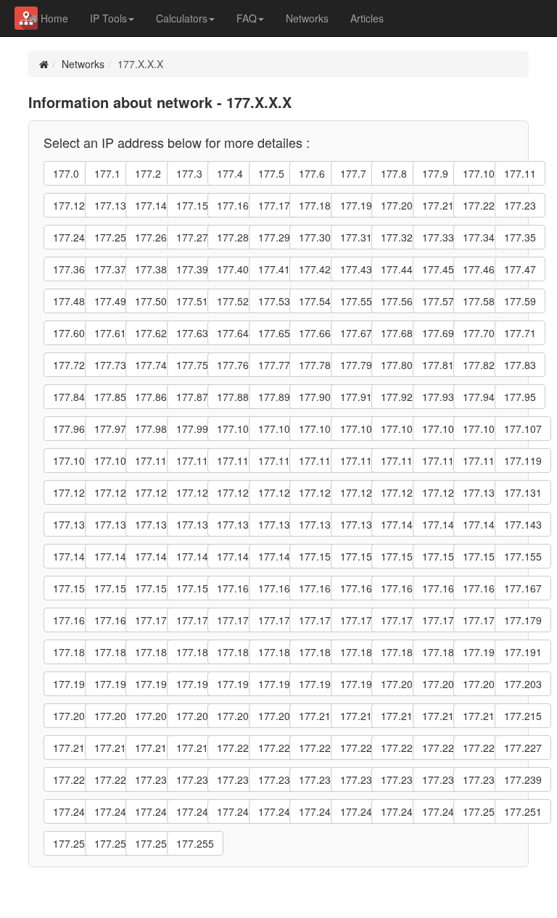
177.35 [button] (520, 237)
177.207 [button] (195, 715)
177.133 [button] (113, 524)
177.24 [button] (69, 237)
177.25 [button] (110, 237)
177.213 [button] (441, 715)
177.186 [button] (318, 652)
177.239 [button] (523, 779)
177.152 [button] (399, 556)
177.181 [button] (113, 652)
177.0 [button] (66, 173)
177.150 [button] (318, 556)
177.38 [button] (151, 269)
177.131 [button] (523, 492)
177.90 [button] (315, 396)
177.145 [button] (113, 556)
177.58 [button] (479, 301)
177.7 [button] (353, 173)
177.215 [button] (523, 715)
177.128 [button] (399, 492)
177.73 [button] (110, 364)
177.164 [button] (399, 588)
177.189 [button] (441, 652)
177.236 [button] (399, 779)
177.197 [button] (277, 684)
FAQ (246, 18)
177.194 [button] (154, 684)
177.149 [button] (277, 556)
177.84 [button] (69, 396)
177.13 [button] (110, 205)
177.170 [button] (154, 620)
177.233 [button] (277, 779)
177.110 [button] (154, 460)
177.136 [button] (236, 524)
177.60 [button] (69, 333)
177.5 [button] (271, 173)
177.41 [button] (274, 269)
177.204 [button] (72, 715)
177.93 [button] (438, 396)
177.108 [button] (72, 460)
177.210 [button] (318, 715)
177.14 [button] (151, 205)
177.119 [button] (523, 460)
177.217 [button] (113, 747)
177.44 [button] (397, 269)
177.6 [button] (312, 173)
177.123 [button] (195, 492)
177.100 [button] (236, 428)
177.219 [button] (195, 747)
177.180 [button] (72, 652)
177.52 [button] (233, 301)
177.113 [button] (277, 460)
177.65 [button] (274, 333)
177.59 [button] (520, 301)
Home (53, 18)
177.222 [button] (318, 747)
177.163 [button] (359, 588)
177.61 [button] (110, 333)
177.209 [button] (277, 715)
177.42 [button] (315, 269)
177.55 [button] (356, 301)
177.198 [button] (318, 684)
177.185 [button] (277, 652)
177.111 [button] (195, 460)
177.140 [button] (399, 524)
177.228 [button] (72, 779)
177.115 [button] (359, 460)
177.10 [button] (479, 173)
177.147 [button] (195, 556)
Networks (307, 18)
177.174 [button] (318, 620)
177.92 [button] (397, 396)
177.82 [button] (479, 364)
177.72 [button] (69, 364)
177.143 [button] (523, 524)
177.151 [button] (359, 556)
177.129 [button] (441, 492)
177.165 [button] (441, 588)
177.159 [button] (195, 588)
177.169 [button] (113, 620)
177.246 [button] (318, 811)
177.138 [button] (318, 524)
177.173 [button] (277, 620)
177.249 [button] (441, 811)
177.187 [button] (359, 652)
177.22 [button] (479, 205)
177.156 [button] (72, 588)
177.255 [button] (195, 843)
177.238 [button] (481, 779)
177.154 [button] (481, 556)
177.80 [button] (397, 364)
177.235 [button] (359, 779)
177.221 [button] (277, 747)
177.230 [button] (154, 779)
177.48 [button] (69, 301)
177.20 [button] (397, 205)
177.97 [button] (110, 428)
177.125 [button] (277, 492)
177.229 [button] (113, 779)
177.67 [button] (356, 333)
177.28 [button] (233, 237)
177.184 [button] (236, 652)
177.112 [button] (236, 460)
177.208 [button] (236, 715)
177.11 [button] (520, 173)
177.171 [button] (195, 620)
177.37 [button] (110, 269)
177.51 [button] (192, 301)
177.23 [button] (520, 205)
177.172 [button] (236, 620)
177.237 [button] (441, 779)
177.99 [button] (192, 428)
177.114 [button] (318, 460)
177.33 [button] (438, 237)
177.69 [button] (438, 333)
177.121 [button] (113, 492)
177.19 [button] (356, 205)
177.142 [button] (481, 524)
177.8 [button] (394, 173)
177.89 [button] (274, 396)
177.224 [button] (399, 747)
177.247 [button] (359, 811)
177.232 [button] (236, 779)
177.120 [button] (72, 492)
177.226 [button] (481, 747)
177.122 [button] (154, 492)
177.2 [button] (148, 173)
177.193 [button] (113, 684)
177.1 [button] (107, 173)
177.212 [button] (399, 715)
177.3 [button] (189, 173)
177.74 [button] (151, 364)
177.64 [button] (233, 333)
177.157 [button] (113, 588)
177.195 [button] (195, 684)
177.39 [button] (192, 269)
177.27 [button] (192, 237)
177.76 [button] (233, 364)
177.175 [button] (359, 620)
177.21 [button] (438, 205)
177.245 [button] (277, 811)
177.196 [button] (236, 684)
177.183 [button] (195, 652)
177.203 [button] (523, 684)
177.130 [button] (481, 492)
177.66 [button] (315, 333)
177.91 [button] (356, 396)
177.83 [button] (520, 364)
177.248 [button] (399, 811)
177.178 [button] (481, 620)
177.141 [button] (441, 524)
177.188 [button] (399, 652)
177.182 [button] (154, 652)
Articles (367, 18)
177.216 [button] (72, 747)
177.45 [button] (438, 269)
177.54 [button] (315, 301)
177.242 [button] (154, 811)
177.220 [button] (236, 747)
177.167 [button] (523, 588)
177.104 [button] (399, 428)
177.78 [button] (315, 364)
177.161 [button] (277, 588)
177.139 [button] (359, 524)
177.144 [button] (72, 556)
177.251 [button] (523, 811)
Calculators (181, 18)
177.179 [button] (523, 620)
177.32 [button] (397, 237)
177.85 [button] (110, 396)
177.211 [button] (359, 715)
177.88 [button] (233, 396)
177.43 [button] (356, 269)
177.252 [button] (72, 843)
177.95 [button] (520, 396)
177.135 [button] (195, 524)
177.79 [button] (356, 364)
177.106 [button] (481, 428)
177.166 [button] (481, 588)
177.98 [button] (151, 428)
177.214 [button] (481, 715)
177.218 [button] (154, 747)
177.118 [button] (481, 460)
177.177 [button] (441, 620)
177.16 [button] (233, 205)
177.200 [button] (399, 684)
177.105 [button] (441, 428)
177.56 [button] (397, 301)
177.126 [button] (318, 492)
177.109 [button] (113, 460)
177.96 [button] (69, 428)
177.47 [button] (520, 269)
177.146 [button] (154, 556)
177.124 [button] (236, 492)
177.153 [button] (441, 556)
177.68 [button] (397, 333)
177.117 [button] (441, 460)
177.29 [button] (274, 237)
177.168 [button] (72, 620)
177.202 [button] (481, 684)
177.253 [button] (113, 843)
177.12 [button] (69, 205)
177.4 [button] (230, 173)
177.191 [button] (523, 652)
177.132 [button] (72, 524)
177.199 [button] (359, 684)
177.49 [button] (110, 301)
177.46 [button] (479, 269)
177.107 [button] (523, 428)
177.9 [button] (435, 173)
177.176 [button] (399, 620)
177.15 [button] (192, 205)
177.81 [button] (438, 364)
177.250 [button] (481, 811)
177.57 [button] (438, 301)
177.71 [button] (520, 333)
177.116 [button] (399, 460)
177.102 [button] (318, 428)
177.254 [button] (154, 843)
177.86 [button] (151, 396)
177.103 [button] (359, 428)
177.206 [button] (154, 715)
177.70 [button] (479, 333)
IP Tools (108, 18)
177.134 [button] (154, 524)
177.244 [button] (236, 811)
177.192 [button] (72, 684)
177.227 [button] (523, 747)
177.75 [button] (192, 364)
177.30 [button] (315, 237)
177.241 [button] (113, 811)
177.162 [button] (318, 588)
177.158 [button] (154, 588)
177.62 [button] (151, 333)
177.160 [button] (236, 588)
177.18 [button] (315, 205)
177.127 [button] (359, 492)
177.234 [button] (318, 779)
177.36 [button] (69, 269)
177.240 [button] (72, 811)
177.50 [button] (151, 301)
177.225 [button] (441, 747)
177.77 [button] (274, 364)
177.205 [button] (113, 715)
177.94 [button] (479, 396)
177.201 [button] (441, 684)
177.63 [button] (192, 333)
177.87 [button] (192, 396)
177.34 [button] (479, 237)
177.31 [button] (356, 237)
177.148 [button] (236, 556)
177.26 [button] (151, 237)
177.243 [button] (195, 811)
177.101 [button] (277, 428)
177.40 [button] (233, 269)
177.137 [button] (277, 524)
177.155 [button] (523, 556)
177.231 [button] (195, 779)
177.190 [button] (481, 652)
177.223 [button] (359, 747)
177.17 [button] (274, 205)
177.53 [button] (274, 301)
